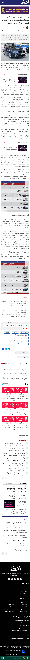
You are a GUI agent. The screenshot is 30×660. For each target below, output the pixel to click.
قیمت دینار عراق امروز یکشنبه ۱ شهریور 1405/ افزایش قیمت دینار (15, 536)
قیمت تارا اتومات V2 (10, 341)
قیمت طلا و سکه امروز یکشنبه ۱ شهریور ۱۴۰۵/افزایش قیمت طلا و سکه (15, 544)
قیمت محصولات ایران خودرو (20, 338)
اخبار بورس (24, 604)
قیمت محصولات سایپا (21, 335)
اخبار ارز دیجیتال (23, 611)
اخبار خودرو (22, 31)
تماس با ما (24, 589)
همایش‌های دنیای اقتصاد (23, 635)
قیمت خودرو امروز (23, 341)
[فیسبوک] (3, 349)
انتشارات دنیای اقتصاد (23, 633)
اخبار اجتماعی (10, 609)
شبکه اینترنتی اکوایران (23, 625)
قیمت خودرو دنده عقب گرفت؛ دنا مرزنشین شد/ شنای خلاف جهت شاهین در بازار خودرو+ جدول (14, 302)
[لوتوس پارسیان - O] (15, 658)
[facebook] (21, 579)
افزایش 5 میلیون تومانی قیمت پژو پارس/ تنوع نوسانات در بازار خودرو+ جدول (14, 307)
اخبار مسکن (11, 604)
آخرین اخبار (24, 519)
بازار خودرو (14, 332)
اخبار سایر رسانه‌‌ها (9, 611)
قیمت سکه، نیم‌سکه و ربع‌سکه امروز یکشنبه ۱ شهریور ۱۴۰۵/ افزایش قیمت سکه (15, 549)
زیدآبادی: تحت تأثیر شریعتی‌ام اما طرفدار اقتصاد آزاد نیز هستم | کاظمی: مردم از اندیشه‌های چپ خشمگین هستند (13, 459)
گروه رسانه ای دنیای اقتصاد (22, 620)
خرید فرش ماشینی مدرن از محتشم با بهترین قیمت (16, 527)
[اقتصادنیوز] (15, 568)
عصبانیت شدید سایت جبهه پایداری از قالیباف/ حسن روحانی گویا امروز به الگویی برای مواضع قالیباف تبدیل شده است (15, 449)
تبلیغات (25, 586)
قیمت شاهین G (23, 344)
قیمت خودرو (24, 332)
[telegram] (11, 579)
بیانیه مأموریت (23, 593)
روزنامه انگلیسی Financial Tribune (20, 630)
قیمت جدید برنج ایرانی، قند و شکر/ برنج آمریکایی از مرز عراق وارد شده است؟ (14, 474)
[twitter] (18, 579)
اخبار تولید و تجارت (22, 609)
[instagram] (15, 579)
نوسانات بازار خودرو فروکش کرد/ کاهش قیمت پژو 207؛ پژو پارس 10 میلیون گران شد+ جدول (14, 315)
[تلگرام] (9, 349)
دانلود (4, 211)
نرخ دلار (7, 332)
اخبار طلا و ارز (24, 602)
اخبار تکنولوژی (10, 606)
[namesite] (24, 2)
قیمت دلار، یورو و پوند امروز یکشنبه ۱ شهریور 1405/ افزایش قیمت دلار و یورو (15, 531)
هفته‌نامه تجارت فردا (24, 628)
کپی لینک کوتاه (24, 353)
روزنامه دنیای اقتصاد (24, 623)
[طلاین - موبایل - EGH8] (15, 10)
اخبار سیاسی (11, 602)
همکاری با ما (24, 591)
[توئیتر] (6, 349)
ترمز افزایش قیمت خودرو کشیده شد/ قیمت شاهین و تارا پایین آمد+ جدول (14, 311)
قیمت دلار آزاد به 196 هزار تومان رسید (18, 540)
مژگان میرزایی (22, 27)
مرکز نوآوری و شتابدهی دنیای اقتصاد (20, 638)
